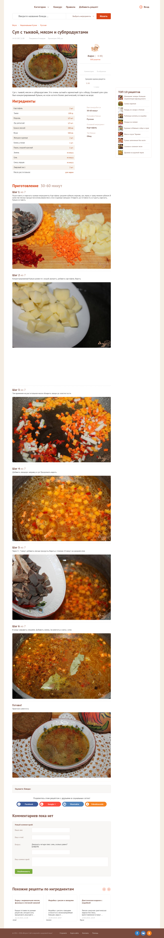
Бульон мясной (19, 128)
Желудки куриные (21, 138)
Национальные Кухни (28, 25)
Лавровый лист (19, 167)
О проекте (63, 933)
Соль (15, 157)
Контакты (85, 933)
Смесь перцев (19, 162)
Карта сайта (74, 933)
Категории (40, 7)
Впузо (14, 25)
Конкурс (57, 7)
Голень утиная (19, 143)
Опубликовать (23, 871)
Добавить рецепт (88, 7)
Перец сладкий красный (23, 148)
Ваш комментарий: (22, 859)
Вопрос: (18, 844)
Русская (43, 25)
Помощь (95, 933)
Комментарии (89, 71)
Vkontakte (74, 804)
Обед (89, 136)
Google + (52, 804)
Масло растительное (22, 172)
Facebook (29, 804)
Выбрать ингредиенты (82, 16)
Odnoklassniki (97, 804)
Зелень (16, 152)
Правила (70, 7)
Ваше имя (18, 830)
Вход (146, 7)
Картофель (18, 108)
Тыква (16, 113)
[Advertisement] (61, 366)
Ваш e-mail (19, 837)
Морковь (17, 118)
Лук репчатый (19, 123)
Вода (16, 133)
